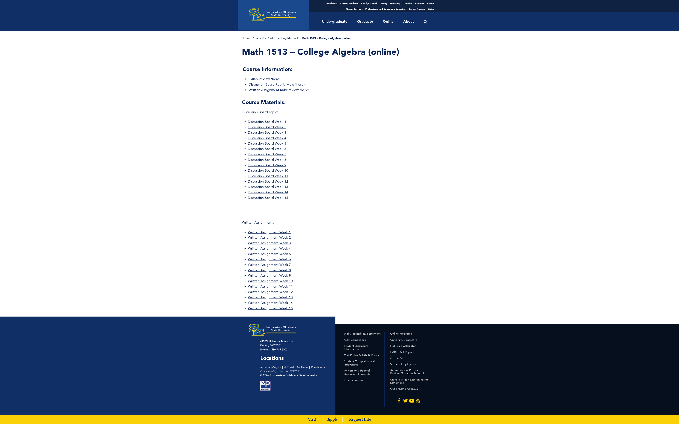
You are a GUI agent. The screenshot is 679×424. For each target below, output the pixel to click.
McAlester (303, 367)
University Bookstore (403, 339)
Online (388, 21)
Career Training (417, 8)
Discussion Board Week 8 (267, 160)
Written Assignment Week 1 (269, 232)
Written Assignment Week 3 (269, 243)
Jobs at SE (397, 358)
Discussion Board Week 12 (268, 181)
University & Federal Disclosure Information (358, 372)
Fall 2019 (261, 38)
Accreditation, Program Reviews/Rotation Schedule (407, 372)
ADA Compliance (355, 339)
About (408, 21)
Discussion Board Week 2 (267, 127)
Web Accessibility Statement (362, 333)
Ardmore (265, 367)
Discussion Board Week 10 (268, 170)
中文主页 (295, 371)
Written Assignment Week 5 (269, 254)
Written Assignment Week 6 (269, 259)
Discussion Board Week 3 (267, 132)
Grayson (277, 367)
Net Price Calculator (403, 345)
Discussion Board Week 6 (267, 149)
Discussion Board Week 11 (268, 176)
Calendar (407, 3)
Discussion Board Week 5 (267, 143)
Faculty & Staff (369, 3)
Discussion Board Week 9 (267, 165)
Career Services (354, 8)
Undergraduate (334, 21)
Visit (312, 419)
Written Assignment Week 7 (269, 265)
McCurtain (289, 367)
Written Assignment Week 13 (270, 297)
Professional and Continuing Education (385, 8)
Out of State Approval (404, 388)
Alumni (430, 3)
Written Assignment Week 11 (270, 286)
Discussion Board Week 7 (267, 154)
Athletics (419, 3)
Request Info (360, 419)
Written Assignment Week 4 (269, 248)
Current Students (349, 3)
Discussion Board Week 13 (268, 187)
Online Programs (401, 333)
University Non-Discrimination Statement (409, 381)
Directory (395, 3)
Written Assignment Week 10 (270, 281)
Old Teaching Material (284, 38)
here (275, 79)
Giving (431, 8)
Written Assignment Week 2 (269, 237)
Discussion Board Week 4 (267, 138)
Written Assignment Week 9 (269, 275)
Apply (332, 419)
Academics (332, 3)
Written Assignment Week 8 (269, 270)
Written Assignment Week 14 (270, 303)
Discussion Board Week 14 (268, 192)
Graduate (365, 21)
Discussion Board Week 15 (268, 198)
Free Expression (354, 380)
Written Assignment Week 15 (270, 308)
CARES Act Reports (402, 352)
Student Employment (404, 364)
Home (247, 38)
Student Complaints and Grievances (359, 362)
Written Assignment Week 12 (270, 292)
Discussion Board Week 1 (267, 122)
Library (383, 3)
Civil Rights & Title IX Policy (361, 355)
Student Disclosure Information (356, 347)
